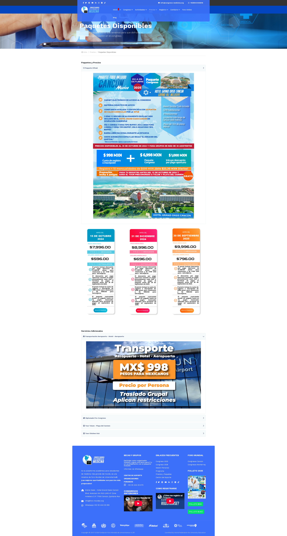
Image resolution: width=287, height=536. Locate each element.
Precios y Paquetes (164, 474)
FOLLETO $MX (195, 504)
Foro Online (187, 10)
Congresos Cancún (195, 461)
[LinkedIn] (96, 3)
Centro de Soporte (163, 477)
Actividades (140, 10)
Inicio (115, 10)
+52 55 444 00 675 (135, 485)
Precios (152, 10)
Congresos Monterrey (197, 465)
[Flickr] (102, 3)
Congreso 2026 (162, 465)
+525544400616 (196, 3)
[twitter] (86, 3)
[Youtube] (93, 3)
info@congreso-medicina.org (172, 3)
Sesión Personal (162, 468)
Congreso (127, 10)
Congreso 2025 (162, 461)
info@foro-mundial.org (94, 501)
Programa (160, 471)
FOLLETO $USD (196, 512)
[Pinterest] (89, 3)
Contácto (174, 10)
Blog (114, 18)
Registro (162, 10)
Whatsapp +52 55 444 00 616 (97, 505)
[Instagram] (99, 3)
